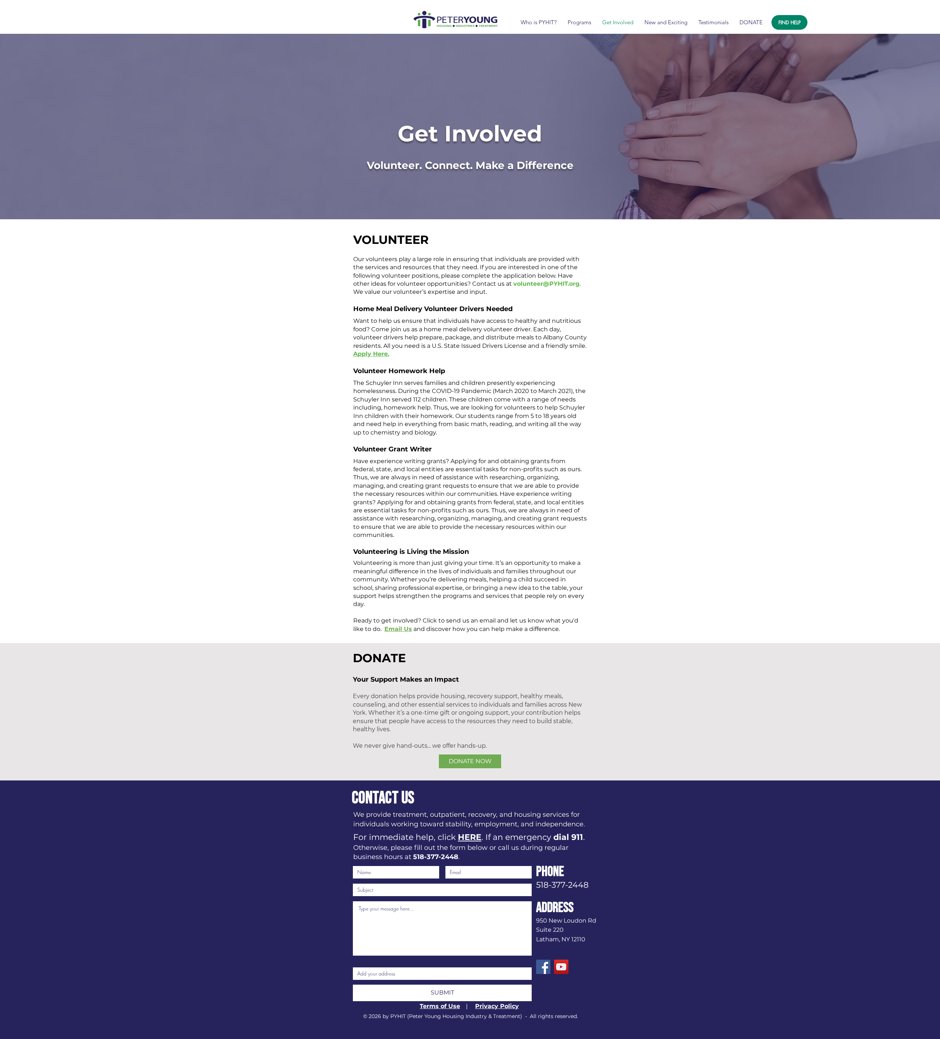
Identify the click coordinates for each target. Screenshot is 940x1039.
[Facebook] (543, 967)
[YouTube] (561, 967)
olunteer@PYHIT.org (548, 283)
